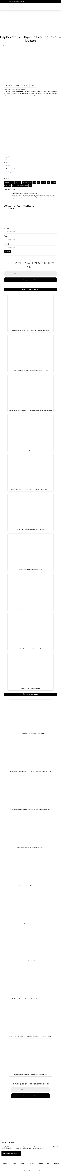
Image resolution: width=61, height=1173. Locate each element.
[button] (5, 6)
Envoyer (7, 251)
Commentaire (10, 208)
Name (6, 228)
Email (6, 236)
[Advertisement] (30, 22)
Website (7, 244)
